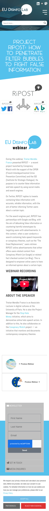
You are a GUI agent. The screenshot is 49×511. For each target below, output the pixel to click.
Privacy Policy (8, 493)
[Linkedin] (38, 3)
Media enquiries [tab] (17, 469)
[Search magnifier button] (45, 23)
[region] (24, 493)
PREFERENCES (11, 506)
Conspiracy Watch (17, 327)
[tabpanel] (24, 434)
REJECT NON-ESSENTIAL (33, 506)
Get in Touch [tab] (15, 462)
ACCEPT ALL (24, 499)
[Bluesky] (42, 3)
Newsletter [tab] (15, 405)
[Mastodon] (46, 3)
